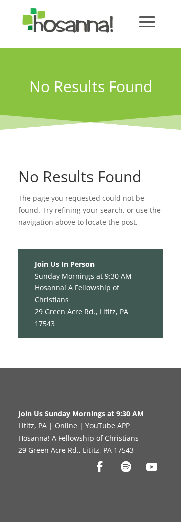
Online (66, 425)
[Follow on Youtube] (152, 467)
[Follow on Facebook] (99, 467)
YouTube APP (107, 425)
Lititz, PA (32, 425)
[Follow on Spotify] (126, 467)
